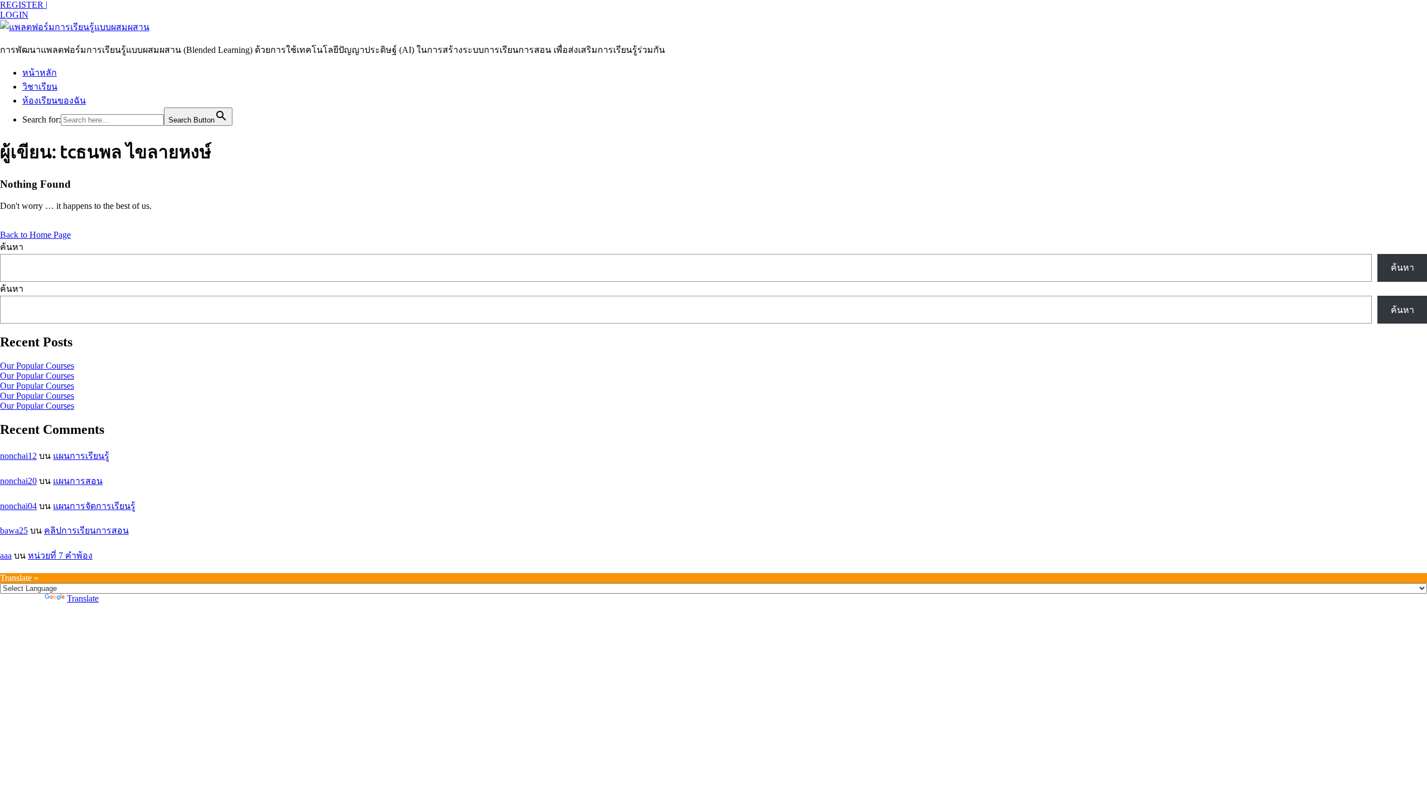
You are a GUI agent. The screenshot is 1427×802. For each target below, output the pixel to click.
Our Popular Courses (37, 365)
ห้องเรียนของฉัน (54, 100)
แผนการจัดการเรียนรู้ (94, 506)
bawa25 (14, 530)
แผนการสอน (78, 481)
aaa (6, 555)
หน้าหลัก (39, 72)
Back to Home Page (35, 234)
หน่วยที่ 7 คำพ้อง (60, 555)
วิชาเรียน (39, 86)
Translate (83, 598)
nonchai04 (18, 506)
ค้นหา (11, 247)
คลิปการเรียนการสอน (86, 530)
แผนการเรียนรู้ (81, 456)
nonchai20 (18, 481)
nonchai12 (18, 456)
